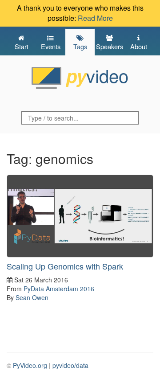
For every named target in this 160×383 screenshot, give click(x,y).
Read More (95, 18)
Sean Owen (32, 297)
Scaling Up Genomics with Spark (65, 266)
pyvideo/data (70, 365)
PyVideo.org (30, 365)
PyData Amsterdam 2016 (59, 288)
